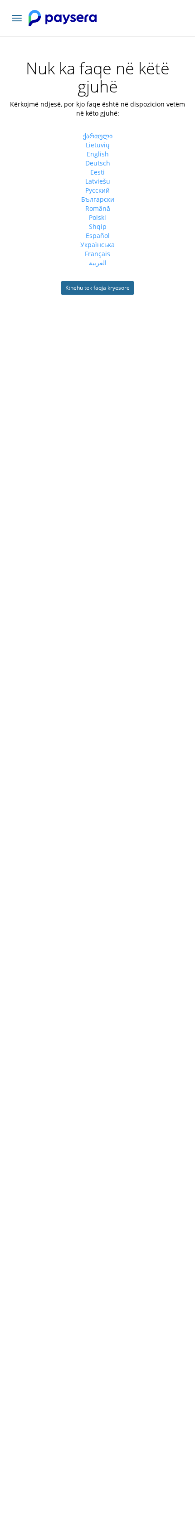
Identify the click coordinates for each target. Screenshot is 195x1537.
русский (97, 190)
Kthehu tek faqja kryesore (97, 288)
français (97, 253)
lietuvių (98, 145)
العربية (98, 262)
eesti (97, 172)
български (97, 199)
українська (97, 244)
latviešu (97, 181)
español (98, 235)
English (98, 154)
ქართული (97, 135)
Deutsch (97, 163)
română (97, 208)
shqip (98, 226)
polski (97, 217)
